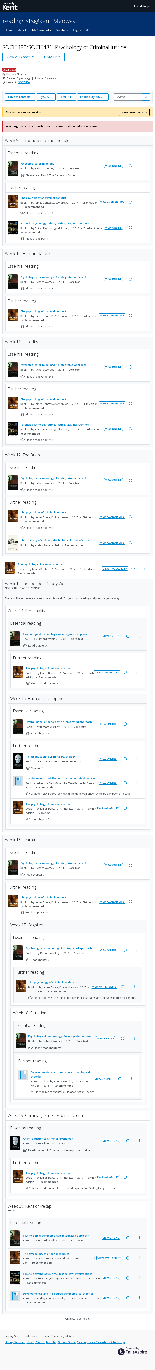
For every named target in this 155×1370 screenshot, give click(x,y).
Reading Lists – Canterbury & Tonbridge (101, 1342)
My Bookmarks (41, 30)
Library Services (15, 1342)
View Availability (112, 202)
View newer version (134, 112)
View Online (113, 166)
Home (9, 30)
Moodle (51, 1342)
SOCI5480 (24, 82)
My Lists (22, 30)
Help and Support (141, 6)
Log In (77, 30)
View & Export (18, 56)
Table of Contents (19, 97)
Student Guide (67, 1342)
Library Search (36, 1342)
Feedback (62, 30)
